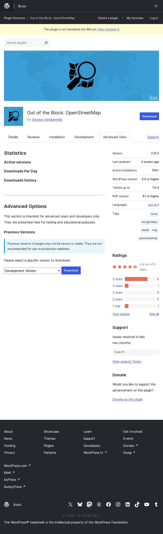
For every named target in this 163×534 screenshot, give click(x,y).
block (154, 213)
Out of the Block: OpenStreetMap (64, 113)
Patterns (50, 453)
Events (128, 438)
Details (13, 137)
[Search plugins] (46, 43)
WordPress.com (17, 466)
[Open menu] (156, 6)
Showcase (51, 432)
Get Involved (132, 432)
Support (153, 137)
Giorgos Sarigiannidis (47, 120)
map (154, 230)
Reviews (33, 137)
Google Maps (149, 221)
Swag (129, 453)
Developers (91, 446)
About (8, 432)
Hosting (9, 446)
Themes (49, 438)
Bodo (17, 505)
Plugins (49, 446)
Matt (9, 473)
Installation (57, 137)
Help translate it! (108, 29)
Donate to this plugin (128, 399)
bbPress (12, 480)
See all (154, 314)
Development (84, 137)
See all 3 (153, 204)
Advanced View (114, 137)
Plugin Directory (14, 18)
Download (149, 116)
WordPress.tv (95, 453)
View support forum (127, 361)
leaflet (145, 230)
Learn (87, 432)
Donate (130, 446)
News (8, 438)
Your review (121, 314)
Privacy (9, 453)
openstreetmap (148, 238)
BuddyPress (15, 487)
